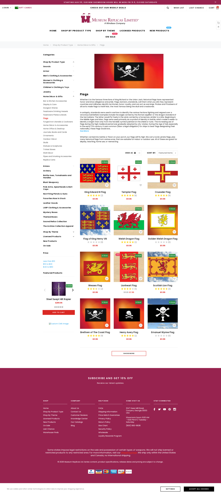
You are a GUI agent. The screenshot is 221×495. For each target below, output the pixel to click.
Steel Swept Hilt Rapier (58, 299)
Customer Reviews (79, 415)
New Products (50, 241)
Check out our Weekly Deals (108, 7)
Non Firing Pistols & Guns (55, 193)
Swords (47, 66)
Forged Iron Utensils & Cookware (58, 121)
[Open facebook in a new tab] (154, 409)
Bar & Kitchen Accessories (55, 101)
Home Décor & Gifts (86, 45)
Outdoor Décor (50, 139)
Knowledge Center (79, 418)
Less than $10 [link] (49, 261)
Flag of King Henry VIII (95, 238)
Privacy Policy (104, 418)
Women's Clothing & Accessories (53, 81)
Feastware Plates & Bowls (54, 114)
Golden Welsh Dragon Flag (162, 238)
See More (84, 131)
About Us (75, 408)
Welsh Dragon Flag (129, 238)
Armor (46, 71)
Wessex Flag (95, 285)
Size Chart (103, 425)
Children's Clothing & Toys (56, 87)
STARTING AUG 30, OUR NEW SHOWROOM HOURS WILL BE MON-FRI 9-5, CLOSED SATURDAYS (110, 2)
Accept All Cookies (199, 489)
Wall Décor (48, 153)
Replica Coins (49, 159)
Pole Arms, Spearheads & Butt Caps (57, 188)
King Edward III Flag (95, 192)
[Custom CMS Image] (59, 323)
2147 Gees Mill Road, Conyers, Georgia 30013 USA (136, 410)
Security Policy (105, 429)
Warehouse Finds (51, 432)
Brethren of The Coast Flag (95, 332)
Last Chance (48, 429)
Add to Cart (58, 312)
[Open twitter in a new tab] (159, 409)
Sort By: (151, 153)
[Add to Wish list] (107, 185)
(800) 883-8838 (133, 425)
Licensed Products (52, 236)
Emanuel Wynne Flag (162, 332)
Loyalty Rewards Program (110, 436)
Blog (73, 425)
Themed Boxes (50, 217)
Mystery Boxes (50, 212)
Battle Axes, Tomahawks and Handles (57, 176)
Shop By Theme (50, 232)
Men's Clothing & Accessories (57, 75)
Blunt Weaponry (51, 182)
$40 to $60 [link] (48, 267)
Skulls (45, 142)
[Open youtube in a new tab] (164, 409)
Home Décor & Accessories (55, 125)
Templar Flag (129, 192)
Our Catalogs (77, 422)
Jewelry (47, 92)
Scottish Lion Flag (162, 285)
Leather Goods (50, 203)
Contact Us (76, 411)
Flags (102, 45)
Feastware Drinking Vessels (55, 111)
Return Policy (104, 422)
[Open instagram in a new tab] (174, 409)
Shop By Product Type (63, 45)
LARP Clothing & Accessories (57, 207)
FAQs (100, 408)
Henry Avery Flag (129, 332)
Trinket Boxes (49, 149)
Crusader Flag (162, 192)
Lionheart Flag (129, 285)
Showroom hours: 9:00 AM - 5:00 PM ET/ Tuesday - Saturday (137, 419)
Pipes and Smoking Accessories (57, 156)
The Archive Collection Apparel (58, 226)
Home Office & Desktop (54, 128)
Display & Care (50, 104)
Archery (47, 170)
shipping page (129, 452)
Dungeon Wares (50, 108)
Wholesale (103, 432)
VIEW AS (129, 153)
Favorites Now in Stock (54, 198)
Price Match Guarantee (109, 415)
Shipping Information (107, 411)
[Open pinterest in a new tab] (169, 409)
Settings (170, 489)
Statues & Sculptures (52, 146)
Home (46, 45)
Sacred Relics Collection (55, 221)
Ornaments (48, 135)
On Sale (47, 245)
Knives (46, 166)
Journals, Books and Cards (55, 132)
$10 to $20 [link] (47, 264)
